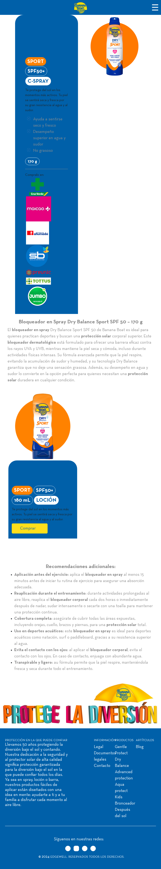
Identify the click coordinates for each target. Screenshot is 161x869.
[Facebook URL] (84, 848)
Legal (98, 747)
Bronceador (125, 803)
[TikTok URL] (68, 848)
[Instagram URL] (76, 848)
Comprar (28, 528)
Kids (118, 797)
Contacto (102, 766)
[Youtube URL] (93, 848)
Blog (140, 747)
